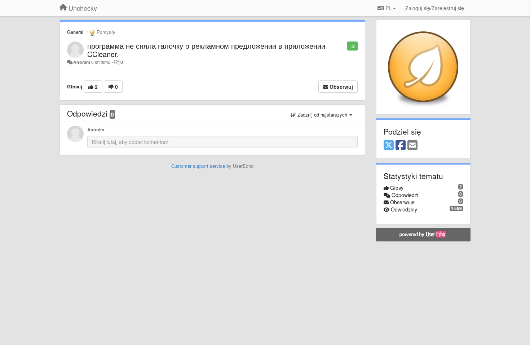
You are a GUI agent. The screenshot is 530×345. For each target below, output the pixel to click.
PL (388, 8)
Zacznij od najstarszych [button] (322, 114)
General (75, 32)
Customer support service (198, 165)
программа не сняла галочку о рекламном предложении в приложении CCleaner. (206, 49)
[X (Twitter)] (389, 145)
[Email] (412, 145)
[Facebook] (401, 145)
